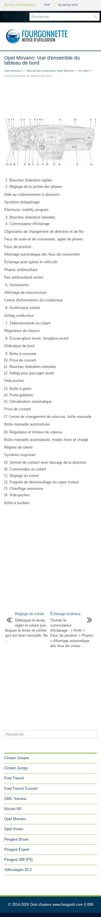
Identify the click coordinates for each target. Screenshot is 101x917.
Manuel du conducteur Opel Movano (50, 70)
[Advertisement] (50, 98)
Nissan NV (13, 809)
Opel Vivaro (13, 829)
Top (47, 4)
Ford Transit (14, 778)
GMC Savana (15, 799)
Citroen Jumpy (16, 768)
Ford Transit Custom (21, 788)
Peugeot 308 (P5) (18, 859)
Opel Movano (13, 70)
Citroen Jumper (16, 758)
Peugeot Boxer (16, 839)
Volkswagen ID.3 (17, 870)
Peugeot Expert (16, 849)
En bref (84, 70)
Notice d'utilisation (20, 4)
